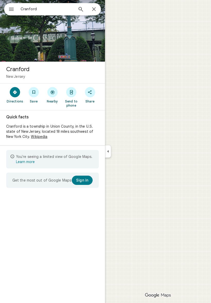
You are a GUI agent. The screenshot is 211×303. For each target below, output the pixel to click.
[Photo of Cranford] (52, 31)
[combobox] (47, 9)
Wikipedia (39, 136)
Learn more (25, 161)
